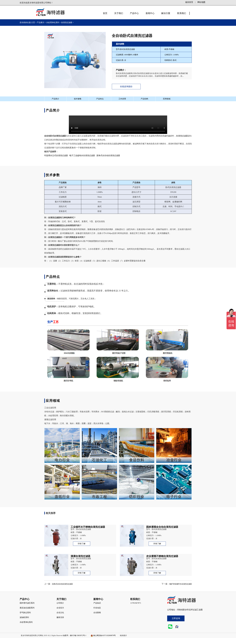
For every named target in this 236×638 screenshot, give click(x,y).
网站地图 (201, 2)
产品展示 (40, 22)
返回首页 (189, 2)
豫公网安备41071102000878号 (104, 635)
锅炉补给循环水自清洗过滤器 (180, 584)
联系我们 (181, 13)
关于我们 (118, 13)
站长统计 (123, 635)
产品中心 (134, 13)
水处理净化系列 (52, 22)
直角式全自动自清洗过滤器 (108, 155)
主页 (33, 22)
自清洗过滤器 (66, 22)
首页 (105, 13)
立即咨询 (176, 618)
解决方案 (165, 13)
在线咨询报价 (126, 86)
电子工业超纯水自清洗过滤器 (82, 155)
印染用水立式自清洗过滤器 (56, 155)
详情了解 (82, 544)
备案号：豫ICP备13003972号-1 (74, 635)
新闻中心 (150, 13)
